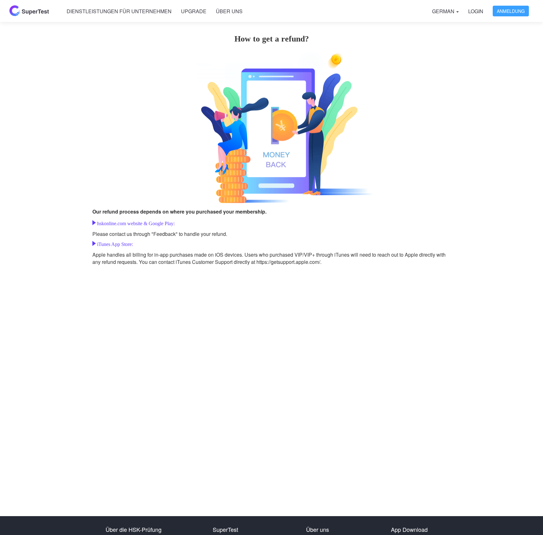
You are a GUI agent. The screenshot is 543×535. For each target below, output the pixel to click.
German (444, 11)
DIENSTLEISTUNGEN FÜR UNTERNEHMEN (119, 11)
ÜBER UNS (229, 11)
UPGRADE (193, 11)
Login (475, 11)
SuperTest (34, 11)
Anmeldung (511, 11)
